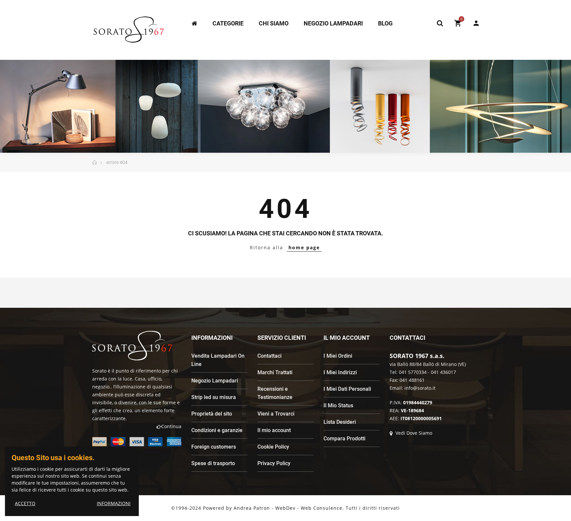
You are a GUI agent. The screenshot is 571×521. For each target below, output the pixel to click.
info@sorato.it (420, 388)
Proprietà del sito (211, 414)
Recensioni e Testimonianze (274, 393)
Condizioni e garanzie (217, 430)
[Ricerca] (440, 23)
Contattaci (269, 356)
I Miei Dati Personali (347, 389)
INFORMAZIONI (114, 503)
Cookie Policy (273, 447)
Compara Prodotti (344, 438)
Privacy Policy (273, 463)
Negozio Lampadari (214, 381)
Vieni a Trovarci (275, 414)
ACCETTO (25, 503)
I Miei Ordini (338, 356)
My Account (473, 23)
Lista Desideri (340, 422)
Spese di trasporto (213, 463)
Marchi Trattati (274, 372)
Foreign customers (213, 447)
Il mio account (274, 430)
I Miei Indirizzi (340, 372)
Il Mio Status (338, 405)
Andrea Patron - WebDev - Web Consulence (288, 508)
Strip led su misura (213, 397)
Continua (171, 426)
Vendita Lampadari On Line (218, 360)
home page (304, 247)
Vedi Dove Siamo (413, 433)
